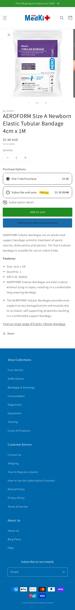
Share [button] (10, 333)
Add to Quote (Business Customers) (37, 222)
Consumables (16, 396)
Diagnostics (15, 404)
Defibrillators (16, 378)
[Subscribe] (63, 572)
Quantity (7, 150)
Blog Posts (14, 539)
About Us (13, 530)
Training (13, 422)
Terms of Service (18, 506)
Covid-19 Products (19, 430)
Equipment (14, 413)
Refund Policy (16, 489)
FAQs (11, 548)
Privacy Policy (16, 497)
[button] (5, 18)
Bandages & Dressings (21, 387)
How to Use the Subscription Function (31, 480)
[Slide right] (46, 103)
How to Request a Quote (23, 472)
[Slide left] (29, 103)
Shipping (13, 463)
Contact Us (14, 454)
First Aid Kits (15, 370)
